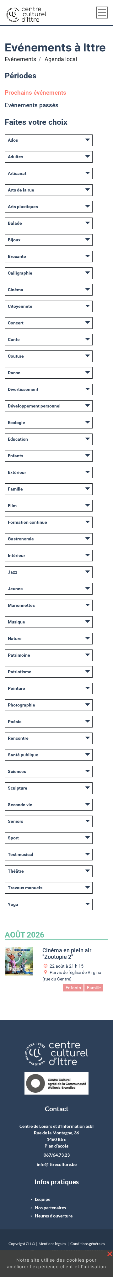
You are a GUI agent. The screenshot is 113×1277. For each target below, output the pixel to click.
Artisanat (17, 173)
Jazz (12, 572)
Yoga (13, 904)
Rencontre (18, 738)
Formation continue (27, 522)
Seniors (15, 821)
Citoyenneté (20, 306)
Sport (13, 837)
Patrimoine (19, 655)
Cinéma (15, 289)
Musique (16, 621)
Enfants (15, 455)
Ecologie (16, 422)
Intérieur (16, 555)
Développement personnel (34, 405)
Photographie (21, 704)
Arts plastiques (23, 206)
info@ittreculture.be (57, 1164)
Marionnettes (21, 605)
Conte (14, 339)
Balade (15, 223)
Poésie (15, 721)
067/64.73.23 (57, 1155)
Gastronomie (21, 538)
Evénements (20, 59)
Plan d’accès (56, 1145)
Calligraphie (20, 273)
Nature (15, 638)
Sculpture (17, 788)
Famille (15, 488)
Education (18, 439)
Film (12, 505)
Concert (16, 322)
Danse (14, 372)
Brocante (17, 256)
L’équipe (42, 1199)
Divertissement (23, 389)
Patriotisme (19, 671)
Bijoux (14, 239)
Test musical (20, 854)
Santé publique (23, 754)
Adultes (15, 156)
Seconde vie (20, 804)
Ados (13, 140)
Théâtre (16, 871)
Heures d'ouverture (54, 1215)
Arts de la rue (21, 189)
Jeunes (15, 588)
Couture (16, 356)
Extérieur (17, 472)
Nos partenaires (50, 1207)
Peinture (16, 688)
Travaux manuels (25, 887)
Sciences (17, 771)
